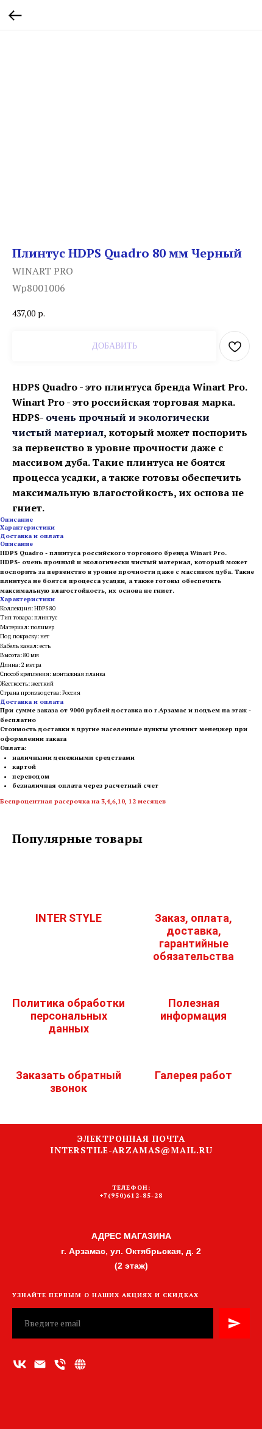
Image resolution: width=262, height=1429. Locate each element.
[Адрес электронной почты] (40, 1364)
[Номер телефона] (60, 1364)
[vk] (19, 1364)
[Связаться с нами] (80, 1364)
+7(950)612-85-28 (131, 1195)
